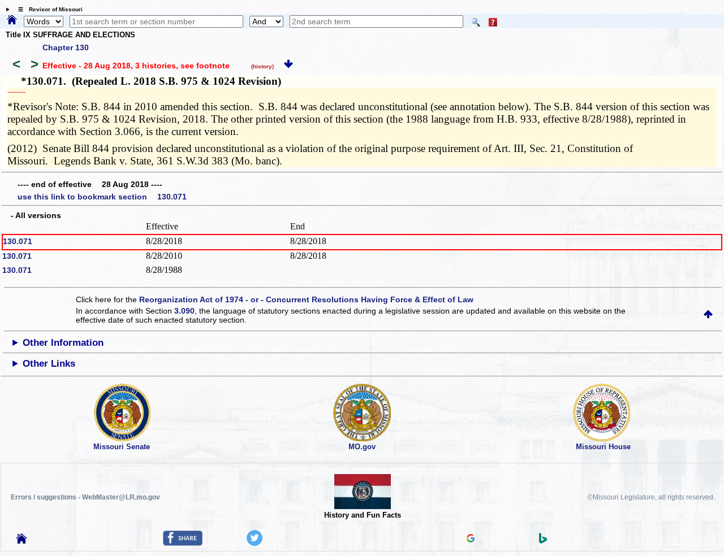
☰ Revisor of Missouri (47, 9)
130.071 (17, 241)
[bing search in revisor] (543, 540)
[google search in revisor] (471, 539)
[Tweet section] (254, 543)
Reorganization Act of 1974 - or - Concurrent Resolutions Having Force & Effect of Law (306, 299)
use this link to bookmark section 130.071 (102, 196)
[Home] (12, 20)
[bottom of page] (288, 65)
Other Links (49, 363)
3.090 (184, 310)
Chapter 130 (65, 47)
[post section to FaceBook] (182, 543)
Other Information (63, 342)
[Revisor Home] (21, 540)
